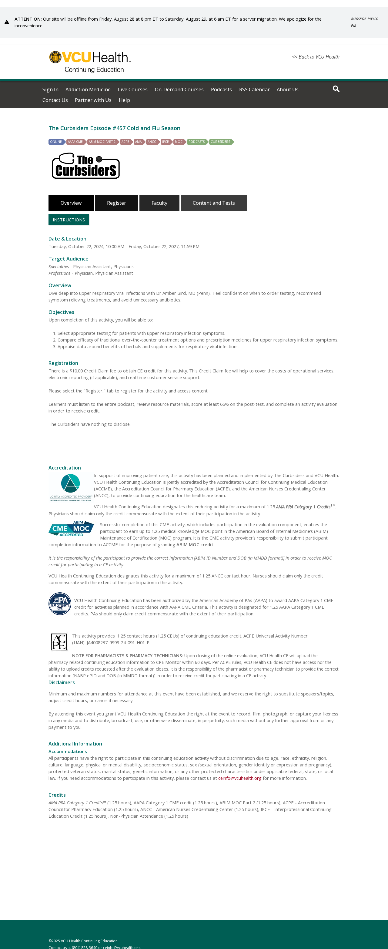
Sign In (50, 89)
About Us (288, 89)
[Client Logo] (90, 77)
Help (124, 100)
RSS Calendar (254, 89)
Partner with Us (93, 100)
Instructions (69, 220)
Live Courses (133, 89)
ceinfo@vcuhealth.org (240, 778)
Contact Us (55, 100)
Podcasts (221, 89)
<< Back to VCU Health (316, 56)
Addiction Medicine (88, 89)
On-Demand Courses (179, 89)
